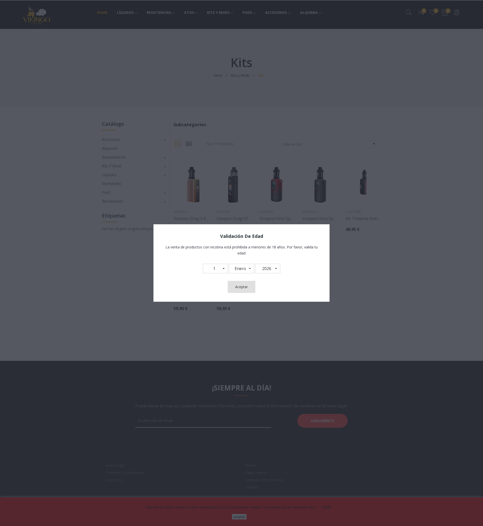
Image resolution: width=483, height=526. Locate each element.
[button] (215, 268)
